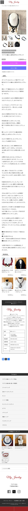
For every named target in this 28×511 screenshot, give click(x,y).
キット (4, 396)
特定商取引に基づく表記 (19, 500)
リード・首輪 (5, 400)
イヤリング (5, 412)
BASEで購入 (14, 68)
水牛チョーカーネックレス (8, 50)
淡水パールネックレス (7, 391)
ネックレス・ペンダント (8, 52)
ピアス (4, 408)
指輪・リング (5, 416)
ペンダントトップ (6, 421)
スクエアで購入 (14, 63)
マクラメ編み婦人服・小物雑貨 (9, 383)
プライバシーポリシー (8, 500)
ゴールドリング (6, 387)
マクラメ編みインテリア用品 (9, 379)
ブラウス (4, 425)
